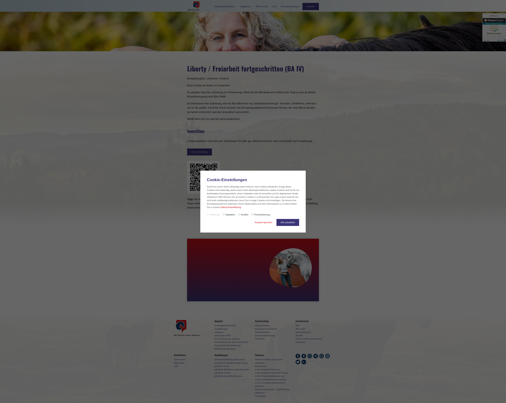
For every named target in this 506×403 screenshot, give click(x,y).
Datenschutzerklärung (230, 207)
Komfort (244, 215)
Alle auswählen (288, 222)
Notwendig (215, 215)
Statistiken (230, 215)
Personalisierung (262, 215)
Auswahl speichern (264, 222)
